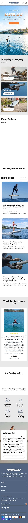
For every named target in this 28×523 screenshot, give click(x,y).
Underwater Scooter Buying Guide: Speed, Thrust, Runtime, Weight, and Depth (14, 279)
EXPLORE (3, 486)
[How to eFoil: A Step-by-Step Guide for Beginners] (15, 228)
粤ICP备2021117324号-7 (14, 514)
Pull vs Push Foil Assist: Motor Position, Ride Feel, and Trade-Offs (13, 207)
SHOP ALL (4, 63)
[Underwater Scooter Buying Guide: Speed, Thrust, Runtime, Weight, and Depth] (15, 263)
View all (3, 122)
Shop (2, 482)
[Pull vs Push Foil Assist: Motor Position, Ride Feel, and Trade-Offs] (15, 192)
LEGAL (3, 490)
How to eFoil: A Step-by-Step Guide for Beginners (13, 243)
